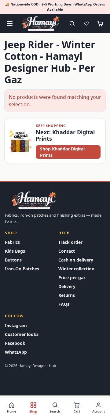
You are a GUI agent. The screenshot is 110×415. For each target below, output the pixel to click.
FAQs (63, 304)
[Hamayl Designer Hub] (41, 23)
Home (11, 411)
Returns (66, 295)
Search (55, 411)
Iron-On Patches (22, 269)
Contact (66, 251)
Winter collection (76, 269)
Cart (77, 411)
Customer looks (21, 334)
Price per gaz (72, 277)
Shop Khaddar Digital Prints (62, 152)
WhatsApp (16, 352)
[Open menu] (9, 23)
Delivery (66, 286)
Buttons (13, 260)
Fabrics (12, 242)
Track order (70, 242)
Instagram (16, 325)
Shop (33, 411)
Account (98, 411)
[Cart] (100, 23)
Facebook (15, 343)
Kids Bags (15, 251)
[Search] (72, 23)
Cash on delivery (75, 260)
